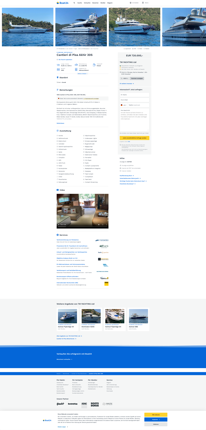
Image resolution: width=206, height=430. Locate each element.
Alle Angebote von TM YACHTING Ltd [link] (68, 336)
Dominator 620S (88, 327)
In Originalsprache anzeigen (91, 98)
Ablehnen (156, 424)
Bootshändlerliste (93, 384)
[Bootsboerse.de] (95, 404)
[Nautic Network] (107, 403)
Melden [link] (147, 48)
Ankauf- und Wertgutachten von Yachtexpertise (72, 252)
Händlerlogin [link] (91, 382)
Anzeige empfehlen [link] (128, 165)
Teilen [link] (140, 48)
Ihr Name (124, 95)
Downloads (110, 391)
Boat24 (59, 373)
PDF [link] (135, 48)
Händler (102, 3)
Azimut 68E (133, 327)
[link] (67, 319)
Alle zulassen (156, 414)
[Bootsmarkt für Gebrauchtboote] (62, 3)
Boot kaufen (60, 386)
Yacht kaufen (60, 389)
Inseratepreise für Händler (95, 386)
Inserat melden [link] (126, 171)
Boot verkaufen (76, 384)
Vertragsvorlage (76, 389)
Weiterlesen (60, 123)
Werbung (109, 389)
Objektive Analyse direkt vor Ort (67, 258)
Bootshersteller (61, 391)
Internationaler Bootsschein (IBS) (67, 282)
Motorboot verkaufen (63, 359)
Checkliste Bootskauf (127, 184)
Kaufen (79, 3)
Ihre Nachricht (125, 110)
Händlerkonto (92, 389)
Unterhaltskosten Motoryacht (129, 178)
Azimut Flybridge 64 (66, 327)
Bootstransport (61, 393)
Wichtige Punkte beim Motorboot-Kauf (132, 181)
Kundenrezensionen (77, 393)
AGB (129, 141)
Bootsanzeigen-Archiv (78, 391)
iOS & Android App (112, 384)
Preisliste (74, 382)
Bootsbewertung (76, 386)
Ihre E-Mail (124, 100)
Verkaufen (87, 3)
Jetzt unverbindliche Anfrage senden (134, 138)
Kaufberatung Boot (126, 175)
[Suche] (75, 3)
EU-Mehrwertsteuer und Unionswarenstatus (71, 264)
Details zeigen (62, 427)
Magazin (109, 3)
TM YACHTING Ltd (128, 62)
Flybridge (60, 52)
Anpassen (155, 419)
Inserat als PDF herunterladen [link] (131, 168)
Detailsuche (60, 382)
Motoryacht (68, 52)
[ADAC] (84, 405)
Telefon (134, 105)
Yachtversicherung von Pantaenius (68, 240)
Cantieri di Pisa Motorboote (65, 338)
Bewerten (95, 3)
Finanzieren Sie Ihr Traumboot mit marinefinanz (72, 246)
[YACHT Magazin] (60, 403)
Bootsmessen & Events (113, 386)
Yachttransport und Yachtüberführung (69, 270)
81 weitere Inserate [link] (126, 83)
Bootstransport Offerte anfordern (67, 276)
